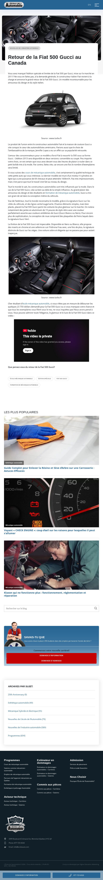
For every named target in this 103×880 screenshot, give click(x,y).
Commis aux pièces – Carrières (48, 789)
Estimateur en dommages (45, 761)
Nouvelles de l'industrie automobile (24, 48)
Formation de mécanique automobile (18, 784)
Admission (76, 760)
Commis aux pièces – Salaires (48, 792)
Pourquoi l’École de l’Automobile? (82, 781)
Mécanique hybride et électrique (23, 711)
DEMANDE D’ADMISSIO (51, 661)
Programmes (14, 735)
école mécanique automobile (36, 303)
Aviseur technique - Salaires (14, 805)
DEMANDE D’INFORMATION (51, 655)
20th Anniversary (16, 694)
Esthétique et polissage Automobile (17, 788)
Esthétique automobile (18, 702)
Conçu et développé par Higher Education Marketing (81, 864)
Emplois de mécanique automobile (17, 774)
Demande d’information (26, 875)
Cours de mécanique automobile (16, 764)
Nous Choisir (78, 777)
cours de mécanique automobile (40, 172)
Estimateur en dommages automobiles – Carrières (46, 768)
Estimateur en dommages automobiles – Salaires (46, 774)
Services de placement (78, 764)
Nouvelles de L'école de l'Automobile (24, 719)
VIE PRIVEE (12, 866)
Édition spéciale (44, 378)
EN (89, 4)
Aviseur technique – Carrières (15, 801)
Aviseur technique (15, 797)
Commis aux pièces (49, 784)
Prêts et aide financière (78, 768)
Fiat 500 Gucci (62, 378)
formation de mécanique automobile (63, 192)
